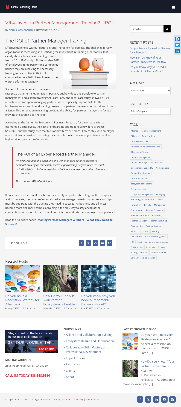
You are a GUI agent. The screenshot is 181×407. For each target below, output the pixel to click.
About (70, 377)
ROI (132, 242)
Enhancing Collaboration (142, 199)
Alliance (134, 130)
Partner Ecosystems (140, 215)
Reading (155, 231)
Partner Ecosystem (154, 210)
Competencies (162, 167)
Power (145, 231)
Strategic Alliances (139, 252)
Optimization (137, 210)
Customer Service (139, 178)
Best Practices (148, 136)
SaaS (140, 242)
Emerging (160, 194)
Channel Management (141, 157)
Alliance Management (151, 130)
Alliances (135, 136)
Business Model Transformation (145, 146)
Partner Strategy (153, 226)
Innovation (136, 205)
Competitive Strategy (140, 173)
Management (160, 205)
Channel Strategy (139, 162)
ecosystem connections (141, 183)
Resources (73, 364)
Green (160, 199)
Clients (70, 371)
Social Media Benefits (155, 247)
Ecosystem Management (142, 194)
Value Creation (148, 257)
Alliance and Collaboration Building (89, 335)
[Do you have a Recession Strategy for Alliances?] (22, 267)
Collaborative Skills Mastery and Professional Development (87, 349)
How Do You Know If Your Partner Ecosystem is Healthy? (60, 300)
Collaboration (156, 162)
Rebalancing (136, 236)
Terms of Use (92, 399)
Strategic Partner (158, 252)
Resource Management (155, 236)
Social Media (136, 247)
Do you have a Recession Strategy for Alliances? (22, 300)
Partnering (157, 215)
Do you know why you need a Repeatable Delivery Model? (98, 300)
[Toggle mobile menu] (174, 8)
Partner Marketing (158, 220)
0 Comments (29, 308)
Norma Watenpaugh (21, 30)
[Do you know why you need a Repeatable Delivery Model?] (98, 267)
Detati (64, 399)
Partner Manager (139, 220)
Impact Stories (75, 358)
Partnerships (137, 226)
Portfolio (135, 231)
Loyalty (147, 205)
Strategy (135, 257)
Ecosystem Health (139, 189)
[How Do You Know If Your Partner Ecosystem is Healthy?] (60, 267)
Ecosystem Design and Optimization (90, 341)
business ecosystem (140, 141)
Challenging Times (139, 152)
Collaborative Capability (142, 167)
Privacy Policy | (77, 399)
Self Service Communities (156, 242)
